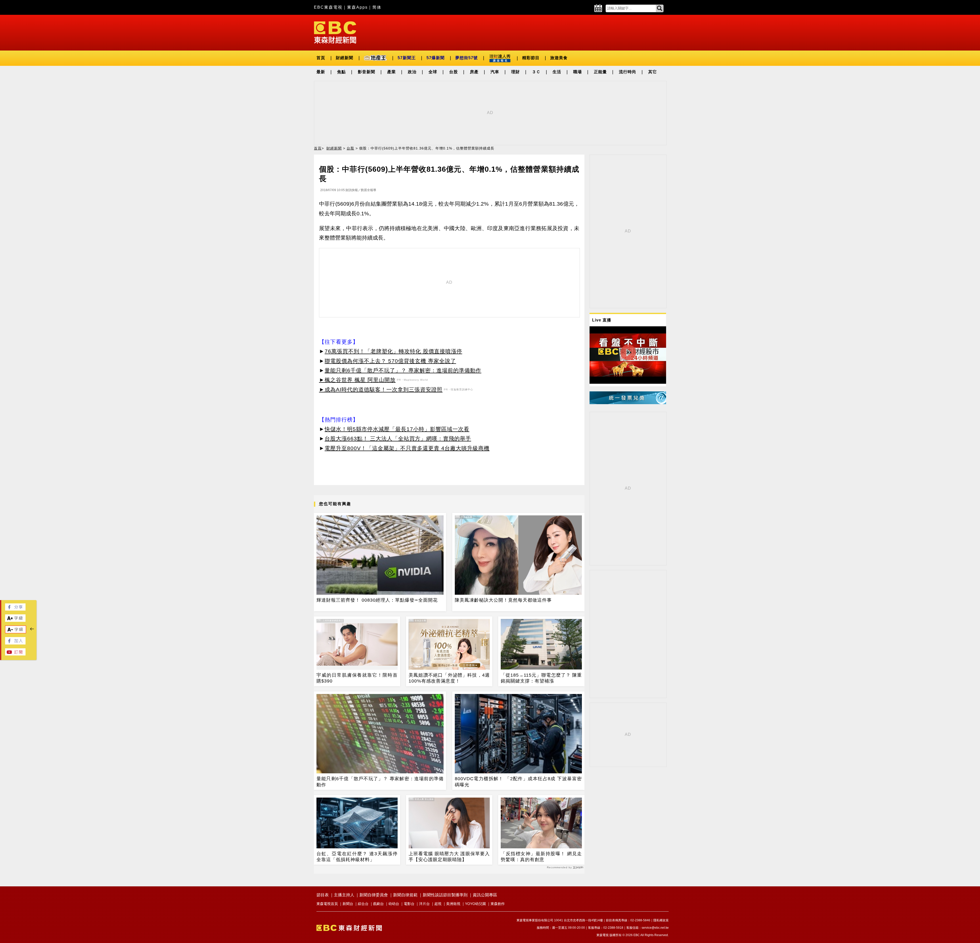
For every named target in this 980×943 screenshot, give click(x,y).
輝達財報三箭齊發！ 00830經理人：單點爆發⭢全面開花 (377, 600)
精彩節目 (531, 58)
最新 (320, 72)
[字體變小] (15, 632)
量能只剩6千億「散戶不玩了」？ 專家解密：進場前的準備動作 (403, 370)
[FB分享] (15, 609)
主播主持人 (344, 895)
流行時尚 (627, 72)
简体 (377, 7)
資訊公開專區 (485, 895)
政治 (412, 72)
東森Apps (357, 7)
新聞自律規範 (405, 895)
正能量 (600, 72)
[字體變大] (15, 620)
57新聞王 (407, 58)
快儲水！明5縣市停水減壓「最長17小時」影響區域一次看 (397, 429)
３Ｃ (536, 72)
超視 (438, 904)
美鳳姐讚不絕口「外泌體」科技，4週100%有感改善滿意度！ (449, 678)
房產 (474, 72)
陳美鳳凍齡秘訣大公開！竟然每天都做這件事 (503, 600)
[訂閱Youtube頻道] (15, 654)
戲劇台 (378, 904)
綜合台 (363, 904)
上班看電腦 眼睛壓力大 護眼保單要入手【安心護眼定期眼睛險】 (449, 856)
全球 (432, 72)
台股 (453, 72)
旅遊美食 (559, 58)
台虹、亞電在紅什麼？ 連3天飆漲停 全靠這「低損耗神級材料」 (357, 856)
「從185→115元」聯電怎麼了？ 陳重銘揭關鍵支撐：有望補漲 (541, 678)
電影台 (409, 904)
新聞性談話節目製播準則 (445, 895)
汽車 (495, 72)
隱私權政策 (661, 920)
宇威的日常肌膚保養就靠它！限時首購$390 (357, 678)
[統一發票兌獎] (628, 403)
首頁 (320, 58)
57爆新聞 (435, 58)
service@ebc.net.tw (655, 927)
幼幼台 (393, 904)
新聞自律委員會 (373, 895)
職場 (577, 72)
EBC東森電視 (328, 7)
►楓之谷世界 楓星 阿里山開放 (357, 380)
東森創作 (498, 904)
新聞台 (347, 904)
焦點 (341, 72)
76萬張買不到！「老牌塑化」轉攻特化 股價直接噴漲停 (393, 351)
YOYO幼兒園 (475, 904)
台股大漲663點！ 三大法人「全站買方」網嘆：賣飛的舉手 (398, 438)
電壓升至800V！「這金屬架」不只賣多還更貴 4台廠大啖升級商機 (407, 448)
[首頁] (335, 32)
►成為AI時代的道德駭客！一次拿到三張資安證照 (381, 389)
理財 (515, 72)
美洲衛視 (453, 904)
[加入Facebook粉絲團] (15, 643)
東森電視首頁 (327, 904)
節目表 (322, 895)
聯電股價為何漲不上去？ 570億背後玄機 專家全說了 (390, 361)
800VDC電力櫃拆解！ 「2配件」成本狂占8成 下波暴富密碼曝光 (518, 781)
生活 (557, 72)
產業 (391, 72)
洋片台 (424, 904)
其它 (652, 72)
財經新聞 (344, 58)
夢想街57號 (466, 58)
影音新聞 (366, 72)
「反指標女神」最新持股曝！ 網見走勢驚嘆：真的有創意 (541, 856)
